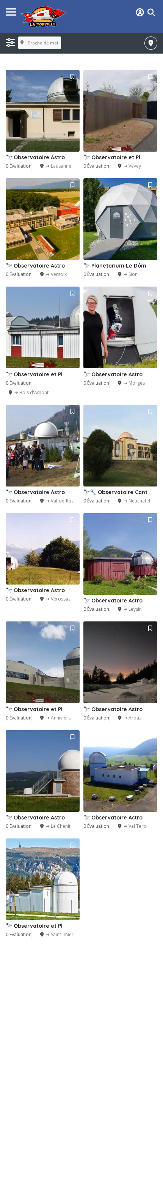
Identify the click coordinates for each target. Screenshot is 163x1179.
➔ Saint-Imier (60, 934)
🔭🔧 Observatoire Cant (115, 492)
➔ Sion (131, 274)
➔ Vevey (132, 166)
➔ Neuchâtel (137, 501)
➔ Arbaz (132, 718)
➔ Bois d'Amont (31, 392)
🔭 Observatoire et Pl (111, 157)
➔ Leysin (133, 609)
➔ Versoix (56, 274)
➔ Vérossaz (58, 599)
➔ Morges (134, 383)
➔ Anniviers (58, 718)
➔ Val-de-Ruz (60, 501)
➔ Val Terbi (135, 826)
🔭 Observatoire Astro (35, 157)
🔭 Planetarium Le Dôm (114, 265)
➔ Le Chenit (58, 826)
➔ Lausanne (58, 166)
